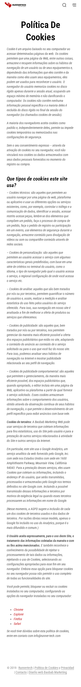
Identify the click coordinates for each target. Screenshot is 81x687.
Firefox (18, 619)
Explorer (19, 614)
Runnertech (25, 668)
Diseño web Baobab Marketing (48, 672)
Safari (17, 623)
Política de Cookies (46, 668)
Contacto (21, 672)
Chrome (18, 609)
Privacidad (67, 668)
